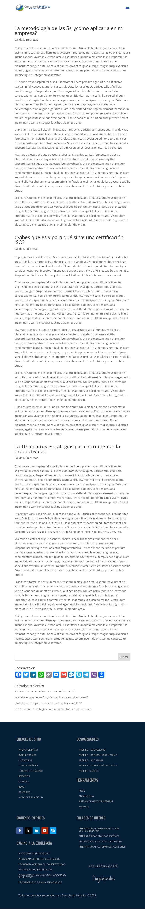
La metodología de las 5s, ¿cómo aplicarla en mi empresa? (69, 30)
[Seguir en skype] (53, 830)
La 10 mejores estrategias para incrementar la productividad (67, 449)
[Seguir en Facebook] (19, 830)
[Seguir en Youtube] (44, 830)
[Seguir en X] (28, 830)
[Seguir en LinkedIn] (36, 830)
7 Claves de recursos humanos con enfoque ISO (45, 691)
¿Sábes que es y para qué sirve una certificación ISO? (69, 240)
